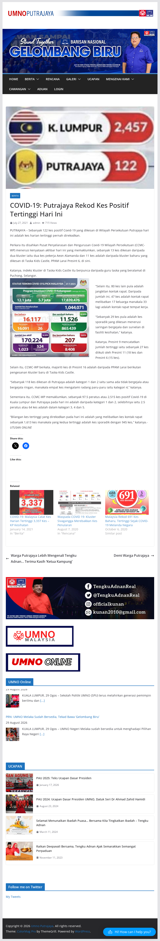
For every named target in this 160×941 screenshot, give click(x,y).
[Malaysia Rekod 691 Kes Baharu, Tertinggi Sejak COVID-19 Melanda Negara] (127, 502)
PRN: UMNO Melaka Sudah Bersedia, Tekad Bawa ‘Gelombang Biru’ (52, 691)
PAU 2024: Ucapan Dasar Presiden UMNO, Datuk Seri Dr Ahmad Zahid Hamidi (90, 799)
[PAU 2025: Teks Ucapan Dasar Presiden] (19, 782)
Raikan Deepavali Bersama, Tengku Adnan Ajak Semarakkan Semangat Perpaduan (86, 848)
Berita (30, 79)
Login (58, 89)
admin (36, 223)
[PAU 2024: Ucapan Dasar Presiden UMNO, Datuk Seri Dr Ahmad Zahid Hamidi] (19, 804)
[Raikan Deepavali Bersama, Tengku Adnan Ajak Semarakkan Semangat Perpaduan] (19, 853)
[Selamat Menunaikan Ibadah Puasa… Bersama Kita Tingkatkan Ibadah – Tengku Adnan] (19, 827)
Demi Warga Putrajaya (131, 555)
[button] (37, 79)
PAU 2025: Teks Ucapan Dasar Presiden (63, 778)
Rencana (53, 79)
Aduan (42, 89)
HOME (13, 79)
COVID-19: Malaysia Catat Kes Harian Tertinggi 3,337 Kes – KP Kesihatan (30, 521)
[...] (42, 708)
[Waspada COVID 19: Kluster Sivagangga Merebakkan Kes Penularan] (79, 502)
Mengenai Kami (118, 79)
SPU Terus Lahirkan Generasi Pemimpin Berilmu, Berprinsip (48, 725)
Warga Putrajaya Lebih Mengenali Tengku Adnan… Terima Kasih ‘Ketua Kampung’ (43, 558)
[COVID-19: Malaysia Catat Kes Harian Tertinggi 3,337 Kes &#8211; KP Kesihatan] (32, 502)
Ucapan (93, 79)
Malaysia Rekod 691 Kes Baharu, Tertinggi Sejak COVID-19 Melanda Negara (126, 521)
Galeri (71, 79)
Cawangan (17, 89)
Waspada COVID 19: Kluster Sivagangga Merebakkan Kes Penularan (77, 521)
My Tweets (13, 897)
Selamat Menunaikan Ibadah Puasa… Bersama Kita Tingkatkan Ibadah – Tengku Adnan (92, 823)
